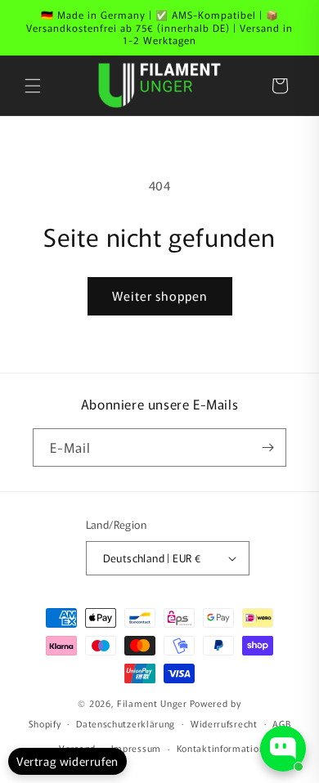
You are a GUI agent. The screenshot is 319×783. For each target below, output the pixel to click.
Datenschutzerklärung (125, 723)
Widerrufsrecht (224, 723)
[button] (33, 86)
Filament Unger (152, 702)
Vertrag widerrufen (67, 761)
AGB (281, 723)
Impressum (136, 747)
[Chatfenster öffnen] (283, 749)
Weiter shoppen (160, 295)
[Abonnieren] (267, 447)
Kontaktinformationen (226, 747)
